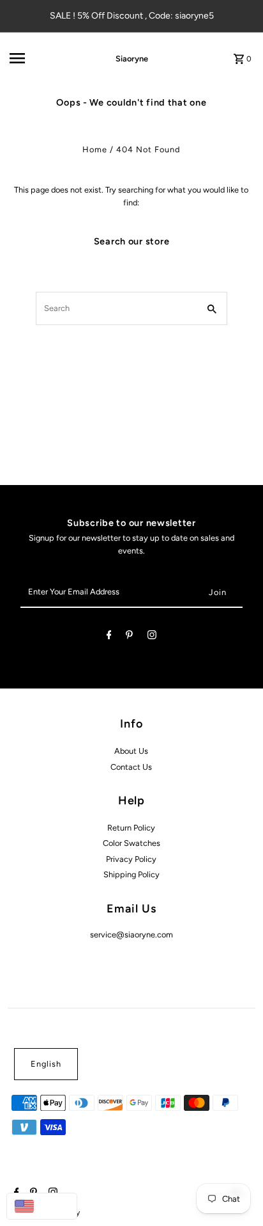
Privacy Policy (131, 859)
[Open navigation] (44, 58)
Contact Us (131, 767)
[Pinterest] (129, 637)
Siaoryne (132, 58)
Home (94, 149)
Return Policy (131, 827)
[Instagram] (151, 637)
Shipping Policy (131, 874)
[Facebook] (109, 637)
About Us (131, 751)
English (46, 1064)
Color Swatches (131, 843)
